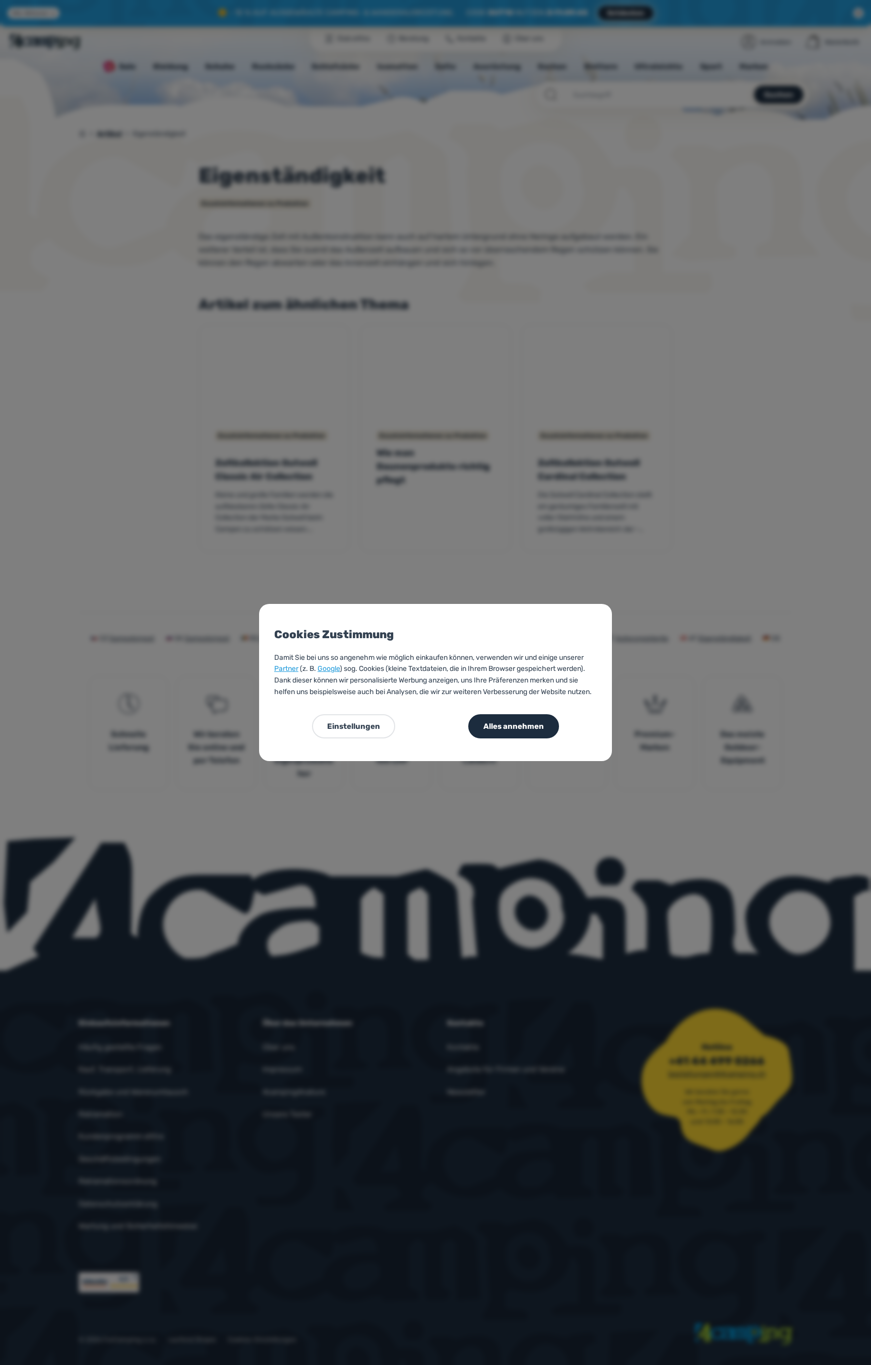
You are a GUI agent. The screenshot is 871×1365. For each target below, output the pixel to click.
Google (329, 668)
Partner (286, 668)
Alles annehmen (513, 726)
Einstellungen (353, 726)
